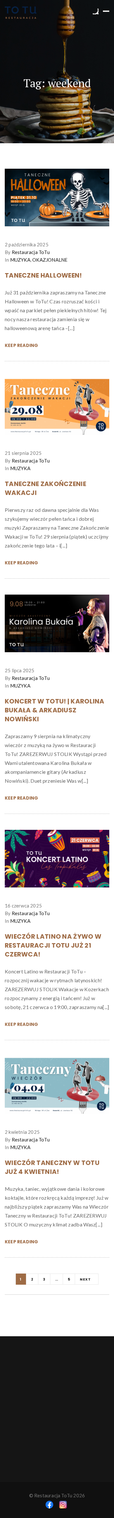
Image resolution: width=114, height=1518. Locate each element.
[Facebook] (49, 1504)
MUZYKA (20, 260)
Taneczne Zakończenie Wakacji (45, 488)
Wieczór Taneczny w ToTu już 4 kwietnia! (52, 1167)
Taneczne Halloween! (43, 275)
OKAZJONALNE (49, 260)
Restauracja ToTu (31, 252)
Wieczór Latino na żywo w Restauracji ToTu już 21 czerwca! (53, 945)
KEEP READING (21, 345)
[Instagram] (63, 1504)
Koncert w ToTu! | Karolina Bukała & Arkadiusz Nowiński (54, 710)
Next (86, 1279)
